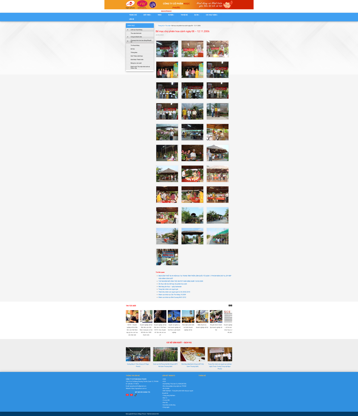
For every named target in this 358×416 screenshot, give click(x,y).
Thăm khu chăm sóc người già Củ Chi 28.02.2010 (174, 292)
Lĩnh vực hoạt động (136, 29)
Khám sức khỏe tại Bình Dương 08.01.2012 (172, 297)
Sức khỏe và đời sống (169, 405)
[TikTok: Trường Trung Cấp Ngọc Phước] (135, 395)
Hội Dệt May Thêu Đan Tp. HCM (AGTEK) (174, 384)
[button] (231, 305)
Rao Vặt (165, 402)
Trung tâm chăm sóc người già (168, 289)
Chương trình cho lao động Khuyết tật (141, 41)
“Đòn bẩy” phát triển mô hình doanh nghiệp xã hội (188, 327)
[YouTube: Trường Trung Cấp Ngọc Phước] (127, 395)
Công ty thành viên (136, 37)
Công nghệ (166, 407)
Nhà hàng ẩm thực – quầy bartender (170, 286)
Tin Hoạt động (135, 45)
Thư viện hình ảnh (136, 33)
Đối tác (133, 49)
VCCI (164, 381)
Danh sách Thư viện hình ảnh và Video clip (140, 67)
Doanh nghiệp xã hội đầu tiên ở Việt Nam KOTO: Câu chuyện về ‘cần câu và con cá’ (160, 330)
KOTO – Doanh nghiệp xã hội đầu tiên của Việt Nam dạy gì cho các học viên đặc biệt (132, 330)
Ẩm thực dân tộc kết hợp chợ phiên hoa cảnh (172, 284)
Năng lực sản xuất (136, 63)
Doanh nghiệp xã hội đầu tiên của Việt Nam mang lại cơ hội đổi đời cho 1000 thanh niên (146, 330)
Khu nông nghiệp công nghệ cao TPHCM (174, 386)
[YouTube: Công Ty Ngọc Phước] (131, 395)
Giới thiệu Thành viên (137, 59)
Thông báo (134, 52)
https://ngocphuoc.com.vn (139, 388)
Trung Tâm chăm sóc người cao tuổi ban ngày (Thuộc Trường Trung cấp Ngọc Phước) (220, 366)
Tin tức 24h (166, 400)
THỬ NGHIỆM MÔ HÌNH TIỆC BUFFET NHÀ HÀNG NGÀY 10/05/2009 (180, 281)
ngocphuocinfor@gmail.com (138, 386)
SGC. (157, 414)
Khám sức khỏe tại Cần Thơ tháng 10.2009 (172, 295)
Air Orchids (166, 388)
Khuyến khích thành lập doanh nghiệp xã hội (216, 327)
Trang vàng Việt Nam (169, 395)
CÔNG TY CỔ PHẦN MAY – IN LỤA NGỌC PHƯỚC (131, 4)
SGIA (164, 379)
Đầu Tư (165, 398)
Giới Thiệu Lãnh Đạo (137, 56)
